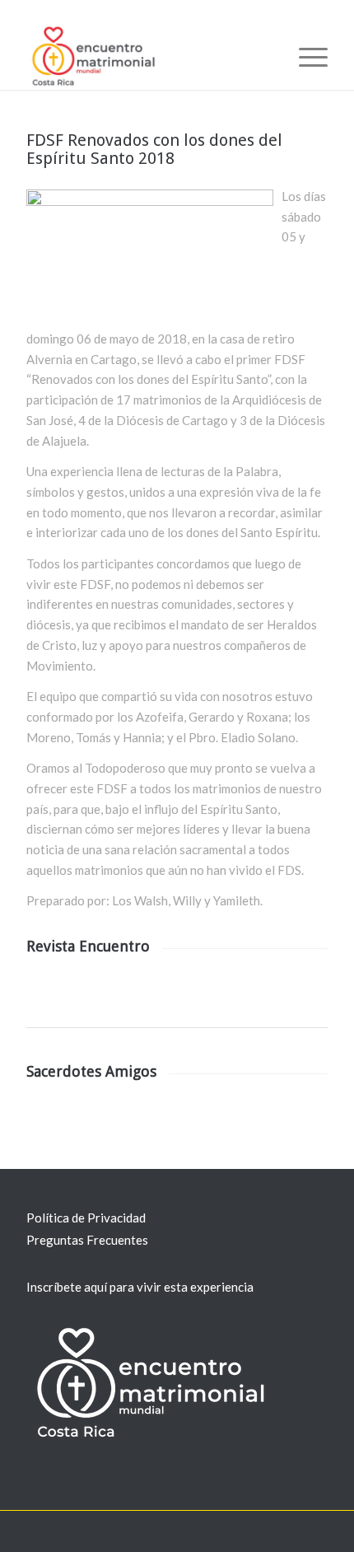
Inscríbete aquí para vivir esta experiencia (140, 1286)
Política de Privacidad (86, 1217)
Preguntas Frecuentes (87, 1239)
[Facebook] (266, 1531)
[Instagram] (315, 1531)
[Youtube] (290, 1531)
